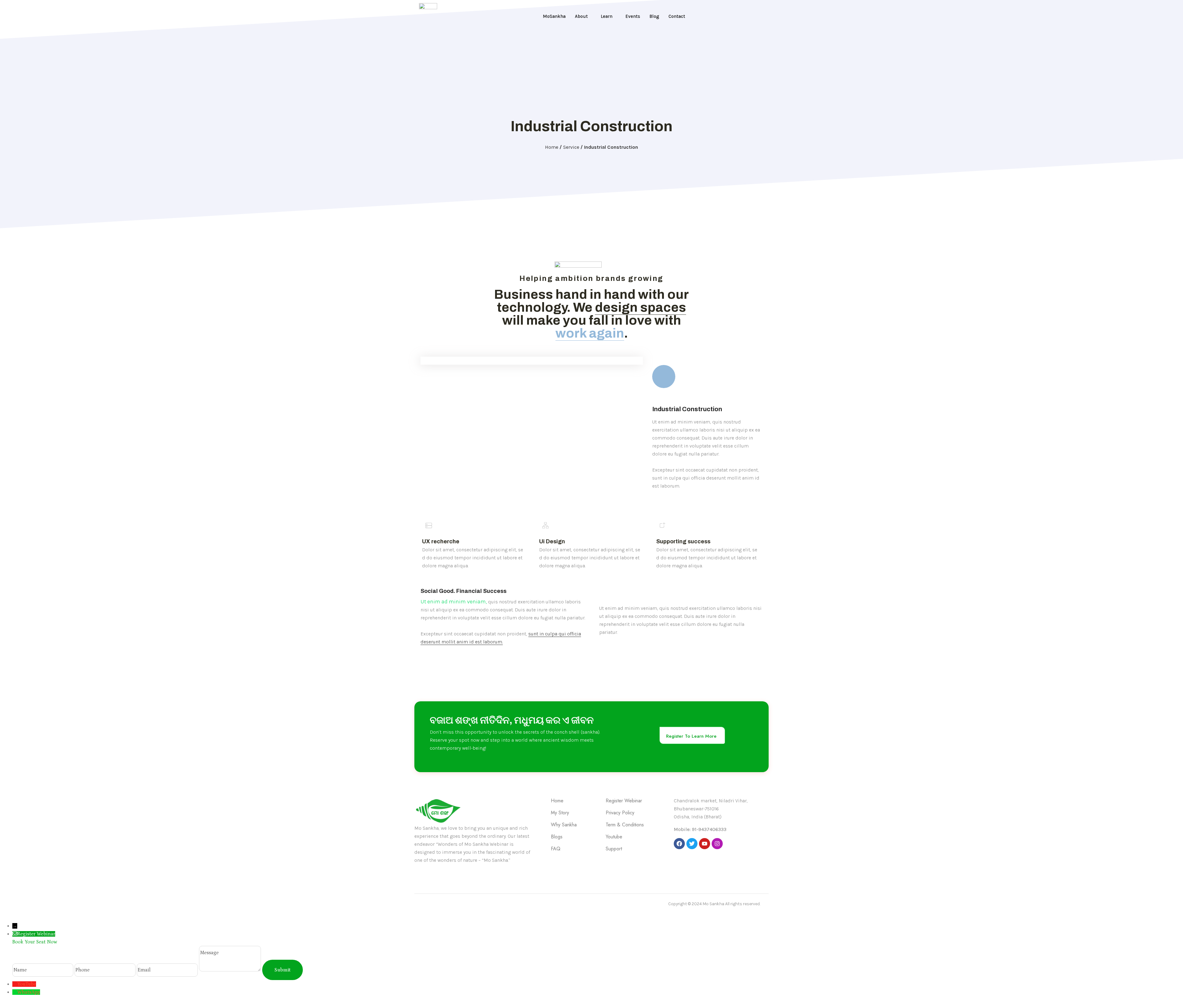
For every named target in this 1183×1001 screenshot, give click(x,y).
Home (551, 147)
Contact (677, 16)
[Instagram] (717, 843)
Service (571, 147)
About (581, 16)
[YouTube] (14, 984)
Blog (654, 16)
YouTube (26, 984)
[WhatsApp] (14, 992)
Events (632, 16)
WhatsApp (28, 992)
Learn (606, 16)
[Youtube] (704, 843)
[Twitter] (691, 843)
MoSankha (554, 16)
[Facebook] (679, 843)
